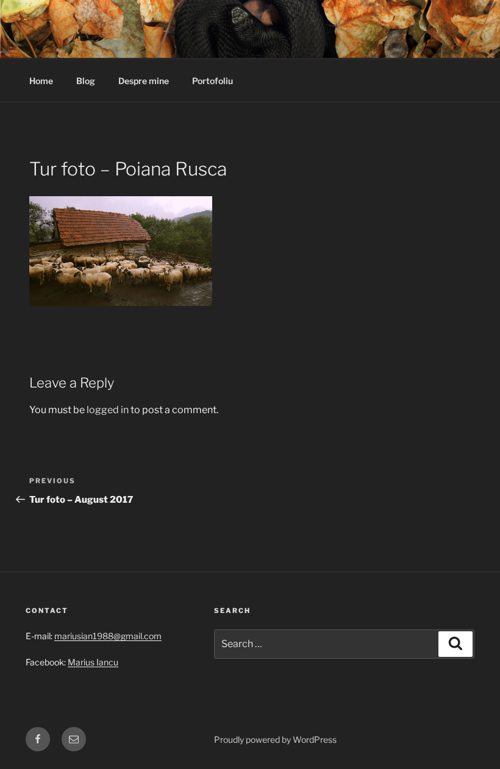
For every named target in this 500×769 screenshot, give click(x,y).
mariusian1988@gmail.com (108, 636)
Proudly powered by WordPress (275, 739)
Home (41, 81)
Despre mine (143, 81)
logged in (108, 410)
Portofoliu (212, 81)
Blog (85, 81)
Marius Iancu (93, 662)
